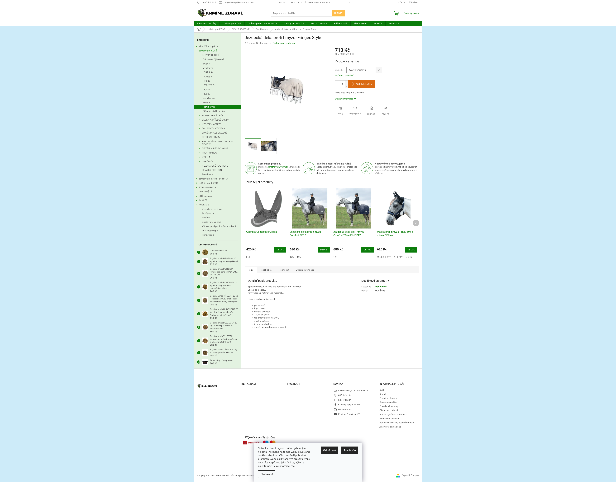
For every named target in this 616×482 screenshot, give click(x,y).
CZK (400, 2)
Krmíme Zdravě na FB (349, 404)
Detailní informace (344, 98)
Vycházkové (209, 98)
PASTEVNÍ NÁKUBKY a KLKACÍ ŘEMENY (218, 143)
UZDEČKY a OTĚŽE (211, 124)
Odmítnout (329, 450)
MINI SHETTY (384, 257)
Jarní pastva (208, 213)
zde (293, 466)
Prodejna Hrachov (319, 2)
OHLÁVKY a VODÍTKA (213, 128)
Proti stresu (208, 234)
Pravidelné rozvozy (388, 406)
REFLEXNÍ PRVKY (211, 137)
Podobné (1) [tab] (266, 269)
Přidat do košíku (364, 84)
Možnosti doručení (344, 75)
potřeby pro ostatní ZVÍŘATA (213, 178)
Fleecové (208, 76)
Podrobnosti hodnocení (284, 43)
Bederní (206, 102)
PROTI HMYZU (209, 152)
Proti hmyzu (209, 106)
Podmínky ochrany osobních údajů (396, 422)
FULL (249, 257)
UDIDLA (206, 157)
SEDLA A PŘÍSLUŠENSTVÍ (215, 119)
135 (335, 257)
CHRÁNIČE (207, 161)
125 (292, 257)
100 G (207, 81)
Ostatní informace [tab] (305, 269)
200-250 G (209, 85)
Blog (282, 2)
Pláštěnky (208, 72)
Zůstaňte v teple (210, 230)
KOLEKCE (204, 204)
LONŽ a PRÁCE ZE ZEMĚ (214, 132)
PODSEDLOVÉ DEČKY (213, 115)
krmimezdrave (345, 409)
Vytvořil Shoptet (410, 475)
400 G (207, 93)
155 (299, 257)
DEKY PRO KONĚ (211, 55)
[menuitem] (206, 23)
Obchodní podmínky (389, 410)
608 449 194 (344, 395)
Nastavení (267, 474)
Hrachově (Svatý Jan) (278, 166)
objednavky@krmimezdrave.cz (353, 390)
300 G (207, 89)
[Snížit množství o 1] (346, 86)
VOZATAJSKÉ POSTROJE (215, 165)
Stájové (206, 63)
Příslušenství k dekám (214, 111)
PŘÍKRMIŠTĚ (205, 191)
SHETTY (398, 257)
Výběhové (208, 68)
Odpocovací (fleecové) (213, 59)
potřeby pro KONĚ (208, 50)
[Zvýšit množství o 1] (346, 82)
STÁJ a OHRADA (207, 187)
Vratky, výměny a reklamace (393, 414)
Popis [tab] (250, 269)
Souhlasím (349, 450)
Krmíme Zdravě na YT (349, 414)
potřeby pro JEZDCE (209, 183)
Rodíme (206, 217)
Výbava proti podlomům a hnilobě (219, 226)
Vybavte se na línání (212, 209)
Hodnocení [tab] (284, 269)
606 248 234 (344, 400)
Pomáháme (207, 174)
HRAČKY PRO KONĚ (212, 170)
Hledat (338, 13)
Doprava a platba (387, 402)
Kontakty (296, 2)
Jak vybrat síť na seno (390, 426)
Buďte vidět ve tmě (211, 222)
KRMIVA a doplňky (208, 46)
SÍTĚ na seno (205, 196)
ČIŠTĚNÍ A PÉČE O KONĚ (215, 148)
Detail (280, 249)
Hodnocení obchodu (389, 418)
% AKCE (203, 200)
